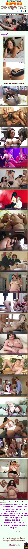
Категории (4, 11)
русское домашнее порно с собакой (13, 520)
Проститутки (6, 33)
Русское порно (14, 33)
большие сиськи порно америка (6, 504)
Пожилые (22, 33)
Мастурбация (4, 34)
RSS (18, 544)
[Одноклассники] (23, 11)
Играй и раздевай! (16, 11)
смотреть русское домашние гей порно (14, 525)
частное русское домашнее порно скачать (14, 505)
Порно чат (9, 11)
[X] (25, 11)
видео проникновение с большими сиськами (14, 515)
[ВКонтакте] (21, 11)
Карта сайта (12, 544)
